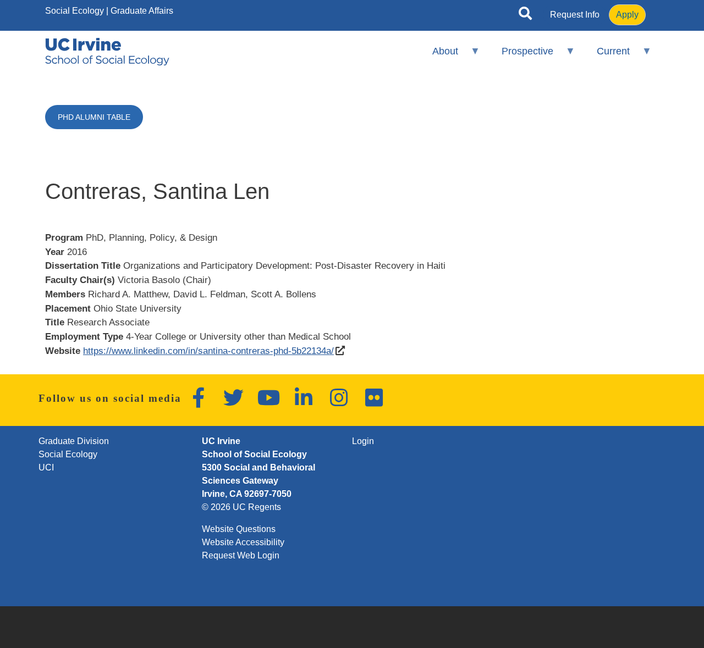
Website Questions (239, 529)
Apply (627, 14)
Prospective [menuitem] (520, 56)
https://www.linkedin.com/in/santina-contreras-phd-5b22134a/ (208, 350)
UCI (46, 467)
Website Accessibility (243, 542)
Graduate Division (73, 441)
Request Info (575, 14)
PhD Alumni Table (94, 117)
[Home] (107, 51)
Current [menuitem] (606, 56)
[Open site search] (525, 15)
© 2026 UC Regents (241, 507)
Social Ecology (74, 10)
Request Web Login (240, 555)
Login (363, 441)
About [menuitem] (437, 56)
